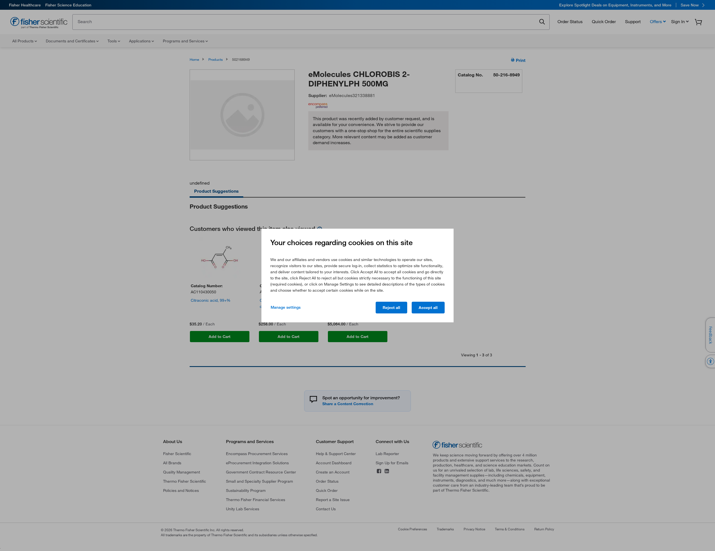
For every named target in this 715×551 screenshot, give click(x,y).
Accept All (428, 307)
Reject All (391, 307)
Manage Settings (286, 307)
